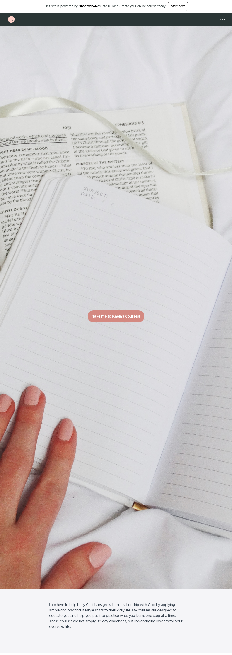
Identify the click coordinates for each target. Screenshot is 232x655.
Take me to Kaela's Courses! (116, 316)
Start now (178, 6)
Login (221, 19)
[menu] (219, 19)
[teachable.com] (88, 6)
